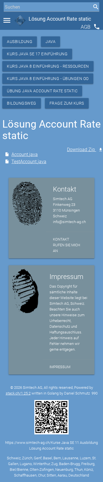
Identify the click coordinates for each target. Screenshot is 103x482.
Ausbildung (19, 41)
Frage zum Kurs (66, 103)
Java (50, 41)
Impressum (59, 367)
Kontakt (61, 239)
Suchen (10, 17)
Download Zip (81, 149)
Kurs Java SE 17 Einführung (37, 54)
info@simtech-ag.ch (69, 222)
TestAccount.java (28, 161)
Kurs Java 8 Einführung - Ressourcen (48, 66)
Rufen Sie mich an (66, 248)
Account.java (24, 154)
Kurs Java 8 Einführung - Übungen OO (48, 78)
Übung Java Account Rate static (42, 91)
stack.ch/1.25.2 (18, 393)
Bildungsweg (21, 103)
